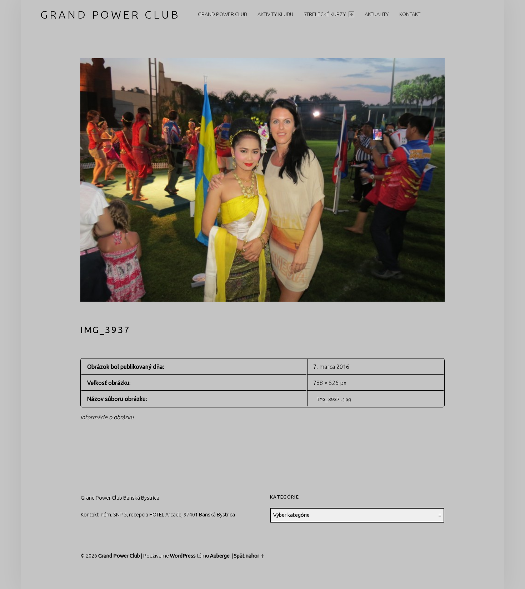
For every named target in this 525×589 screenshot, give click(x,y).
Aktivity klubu (275, 14)
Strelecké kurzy (325, 14)
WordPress (183, 556)
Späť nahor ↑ (249, 556)
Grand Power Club (110, 15)
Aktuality (377, 14)
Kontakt (409, 14)
